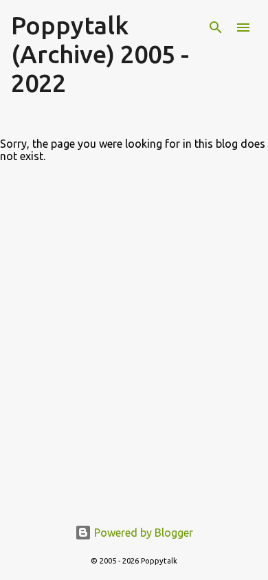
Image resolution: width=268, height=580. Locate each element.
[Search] (216, 27)
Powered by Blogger (142, 532)
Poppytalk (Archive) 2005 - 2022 (100, 54)
